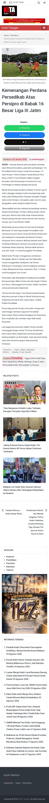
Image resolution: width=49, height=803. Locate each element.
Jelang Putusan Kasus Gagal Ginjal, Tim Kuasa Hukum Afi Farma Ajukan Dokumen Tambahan (22, 448)
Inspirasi (10, 556)
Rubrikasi (10, 567)
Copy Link (26, 148)
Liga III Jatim (39, 362)
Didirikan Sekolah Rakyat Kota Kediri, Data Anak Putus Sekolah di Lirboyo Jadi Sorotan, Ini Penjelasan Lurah (26, 751)
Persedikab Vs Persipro (29, 365)
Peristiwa (14, 35)
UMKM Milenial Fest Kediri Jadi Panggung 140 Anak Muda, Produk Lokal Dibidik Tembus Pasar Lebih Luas (25, 725)
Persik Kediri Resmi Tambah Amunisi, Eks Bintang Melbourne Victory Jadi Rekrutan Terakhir (25, 663)
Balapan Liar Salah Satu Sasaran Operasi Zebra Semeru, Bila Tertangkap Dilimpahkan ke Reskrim (23, 490)
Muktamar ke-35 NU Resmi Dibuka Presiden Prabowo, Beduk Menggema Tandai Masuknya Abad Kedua (26, 738)
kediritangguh (38, 159)
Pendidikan (11, 560)
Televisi (9, 570)
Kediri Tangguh (10, 27)
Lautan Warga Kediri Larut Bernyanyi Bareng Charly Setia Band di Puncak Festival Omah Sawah (26, 675)
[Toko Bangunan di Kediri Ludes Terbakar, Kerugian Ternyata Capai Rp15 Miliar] (24, 392)
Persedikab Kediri (11, 365)
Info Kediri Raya (38, 358)
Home (6, 35)
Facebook (25, 135)
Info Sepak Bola (10, 362)
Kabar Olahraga (25, 362)
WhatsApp (26, 128)
